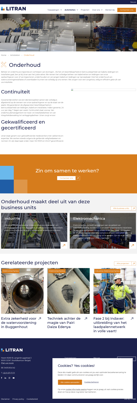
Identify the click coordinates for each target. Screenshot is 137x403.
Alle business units (121, 208)
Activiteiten (70, 10)
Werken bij (110, 10)
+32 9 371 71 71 (9, 373)
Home (3, 55)
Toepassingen (53, 10)
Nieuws (133, 2)
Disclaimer (5, 399)
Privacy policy (18, 399)
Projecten (85, 10)
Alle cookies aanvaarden (70, 382)
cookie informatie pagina (76, 389)
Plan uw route (7, 363)
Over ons (96, 10)
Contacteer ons (126, 10)
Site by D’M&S (130, 399)
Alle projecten (123, 263)
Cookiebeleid (32, 399)
